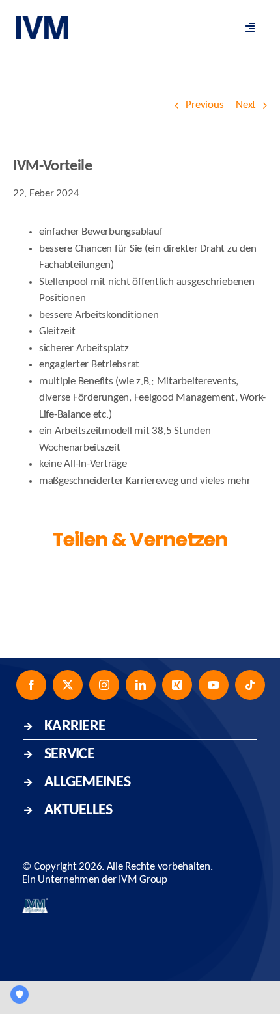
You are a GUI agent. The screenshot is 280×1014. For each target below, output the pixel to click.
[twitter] (68, 685)
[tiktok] (250, 685)
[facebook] (31, 685)
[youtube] (214, 685)
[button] (140, 725)
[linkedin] (141, 685)
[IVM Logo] (42, 21)
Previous (204, 105)
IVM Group (143, 879)
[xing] (177, 685)
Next (246, 105)
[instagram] (104, 685)
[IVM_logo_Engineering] (35, 903)
